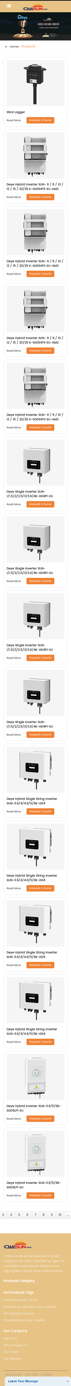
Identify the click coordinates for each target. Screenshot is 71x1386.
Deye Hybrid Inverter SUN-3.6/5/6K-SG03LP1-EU (34, 1108)
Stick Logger (16, 112)
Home (14, 46)
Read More (14, 120)
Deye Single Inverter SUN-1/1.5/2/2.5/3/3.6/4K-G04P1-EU (30, 494)
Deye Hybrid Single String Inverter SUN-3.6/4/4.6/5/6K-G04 (32, 801)
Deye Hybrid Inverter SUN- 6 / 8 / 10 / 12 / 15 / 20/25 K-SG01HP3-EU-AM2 (35, 186)
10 (60, 1215)
